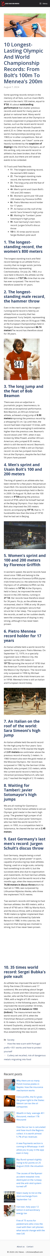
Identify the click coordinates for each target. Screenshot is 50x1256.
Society (10, 1039)
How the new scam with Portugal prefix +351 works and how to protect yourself (23, 1047)
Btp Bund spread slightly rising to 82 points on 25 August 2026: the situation (29, 1162)
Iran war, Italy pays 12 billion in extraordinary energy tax (28, 1210)
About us (21, 1246)
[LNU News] (10, 3)
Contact (30, 1246)
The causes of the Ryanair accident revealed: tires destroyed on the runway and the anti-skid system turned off (29, 1180)
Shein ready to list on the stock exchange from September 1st (28, 1196)
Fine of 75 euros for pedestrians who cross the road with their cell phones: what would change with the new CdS (30, 1227)
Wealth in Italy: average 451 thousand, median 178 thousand (30, 1116)
